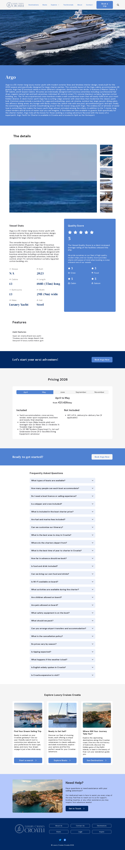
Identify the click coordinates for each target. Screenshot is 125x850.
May (44, 392)
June (62, 392)
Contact (89, 5)
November (99, 392)
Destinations (34, 5)
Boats (45, 5)
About (79, 5)
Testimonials (68, 5)
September (81, 392)
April (26, 392)
